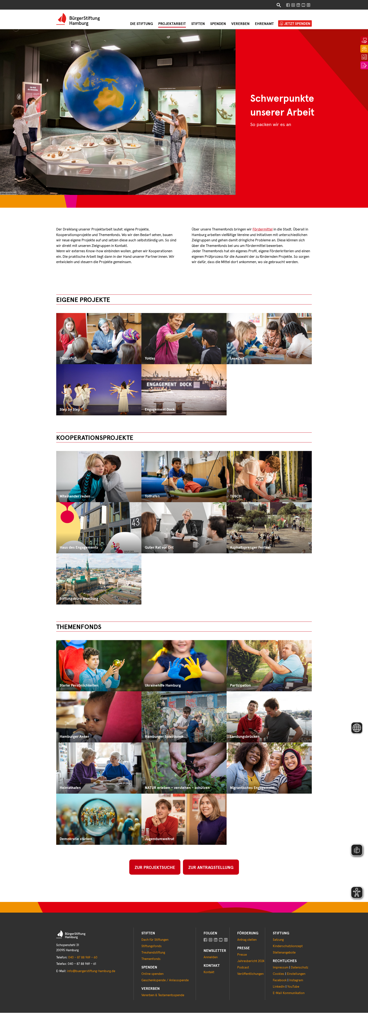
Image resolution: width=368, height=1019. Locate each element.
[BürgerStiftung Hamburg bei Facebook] (288, 5)
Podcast (243, 967)
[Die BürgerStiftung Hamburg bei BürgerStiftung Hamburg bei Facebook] (205, 940)
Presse (242, 954)
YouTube (293, 986)
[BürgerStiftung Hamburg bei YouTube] (303, 5)
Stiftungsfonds (151, 946)
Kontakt (209, 972)
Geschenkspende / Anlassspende (165, 980)
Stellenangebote (284, 952)
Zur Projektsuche (155, 867)
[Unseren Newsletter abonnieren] (308, 5)
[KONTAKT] (364, 56)
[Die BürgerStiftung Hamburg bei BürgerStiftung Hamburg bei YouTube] (221, 940)
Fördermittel (263, 229)
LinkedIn (279, 986)
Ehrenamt (264, 24)
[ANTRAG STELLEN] (364, 64)
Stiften (198, 24)
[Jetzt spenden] (364, 39)
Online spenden (152, 974)
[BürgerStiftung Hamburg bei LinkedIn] (298, 5)
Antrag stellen (247, 939)
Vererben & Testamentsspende (162, 995)
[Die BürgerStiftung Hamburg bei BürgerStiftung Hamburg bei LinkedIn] (215, 940)
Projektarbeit (172, 24)
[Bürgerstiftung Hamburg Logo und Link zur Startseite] (78, 19)
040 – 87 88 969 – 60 (82, 957)
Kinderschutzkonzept (288, 946)
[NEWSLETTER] (364, 47)
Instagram (296, 980)
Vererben (240, 24)
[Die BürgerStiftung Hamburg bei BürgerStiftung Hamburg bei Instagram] (210, 940)
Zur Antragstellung (211, 867)
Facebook (280, 980)
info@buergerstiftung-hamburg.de (91, 971)
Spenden (218, 24)
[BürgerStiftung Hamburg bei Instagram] (293, 5)
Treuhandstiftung (153, 952)
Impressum (280, 967)
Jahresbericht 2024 (250, 961)
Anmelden (211, 957)
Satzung (278, 939)
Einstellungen (296, 974)
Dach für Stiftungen (154, 939)
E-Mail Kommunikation (289, 993)
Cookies (278, 974)
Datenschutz (299, 967)
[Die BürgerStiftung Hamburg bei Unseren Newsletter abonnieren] (226, 940)
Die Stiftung (141, 24)
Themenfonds (151, 959)
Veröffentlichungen (250, 974)
